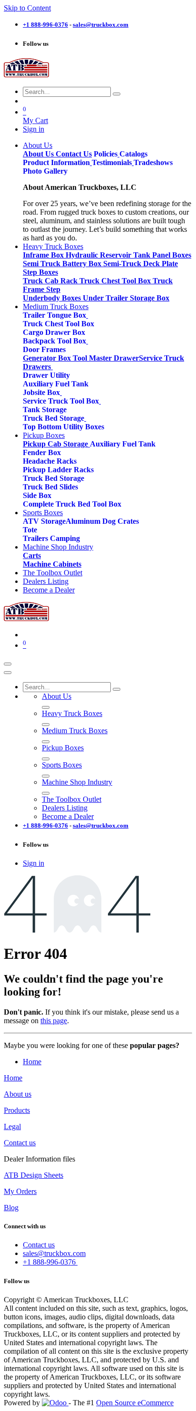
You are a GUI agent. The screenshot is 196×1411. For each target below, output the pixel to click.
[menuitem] (37, 145)
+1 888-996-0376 (50, 1262)
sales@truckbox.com (54, 1253)
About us (17, 1094)
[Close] (7, 672)
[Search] (116, 94)
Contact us (20, 1143)
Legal (12, 1126)
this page (53, 1021)
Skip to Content (27, 8)
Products (17, 1110)
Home (32, 1062)
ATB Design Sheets (33, 1175)
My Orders (20, 1191)
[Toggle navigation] (7, 664)
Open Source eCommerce (135, 1403)
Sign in (33, 129)
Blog (11, 1208)
